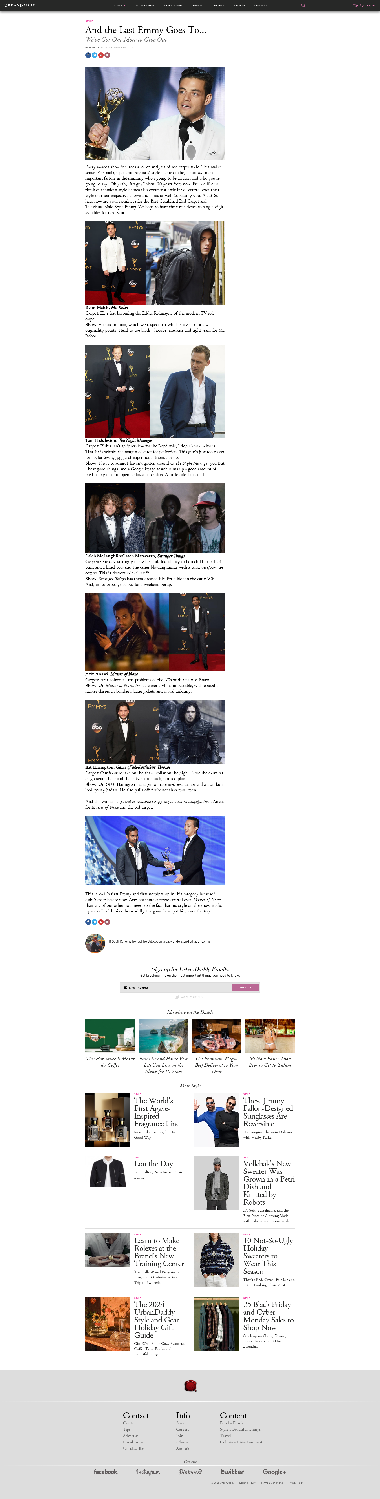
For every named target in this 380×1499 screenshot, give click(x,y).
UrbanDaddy (19, 5)
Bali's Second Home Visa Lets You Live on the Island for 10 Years (163, 1065)
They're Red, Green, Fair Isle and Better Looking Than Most (269, 1282)
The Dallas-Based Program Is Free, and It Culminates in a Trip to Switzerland (156, 1277)
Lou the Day (153, 1164)
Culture (219, 5)
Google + (274, 1472)
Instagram (148, 1472)
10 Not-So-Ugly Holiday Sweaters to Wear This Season (268, 1256)
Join (179, 1436)
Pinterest (190, 1472)
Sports (239, 5)
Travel (197, 5)
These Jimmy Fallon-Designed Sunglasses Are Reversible (268, 1112)
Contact (130, 1423)
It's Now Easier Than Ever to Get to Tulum (270, 1062)
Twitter (232, 1472)
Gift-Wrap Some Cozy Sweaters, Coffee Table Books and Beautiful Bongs (159, 1349)
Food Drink (145, 5)
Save (101, 55)
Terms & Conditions (272, 1482)
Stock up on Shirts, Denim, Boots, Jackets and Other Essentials (264, 1341)
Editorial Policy (247, 1482)
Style (173, 5)
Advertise (131, 1436)
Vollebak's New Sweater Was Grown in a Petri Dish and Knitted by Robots (269, 1183)
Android (183, 1449)
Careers (182, 1429)
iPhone (182, 1442)
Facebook (106, 1472)
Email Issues (133, 1442)
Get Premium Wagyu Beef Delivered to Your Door (217, 1065)
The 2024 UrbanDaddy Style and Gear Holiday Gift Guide (156, 1320)
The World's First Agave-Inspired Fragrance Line (156, 1112)
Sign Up (358, 5)
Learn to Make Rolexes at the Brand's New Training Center (159, 1252)
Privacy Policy (295, 1482)
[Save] (107, 55)
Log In (371, 5)
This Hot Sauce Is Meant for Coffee (110, 1062)
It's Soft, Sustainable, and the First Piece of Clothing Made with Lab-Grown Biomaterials (266, 1216)
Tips (126, 1429)
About (181, 1423)
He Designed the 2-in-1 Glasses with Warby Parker (267, 1135)
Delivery (260, 5)
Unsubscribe (133, 1449)
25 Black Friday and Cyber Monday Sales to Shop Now (268, 1316)
